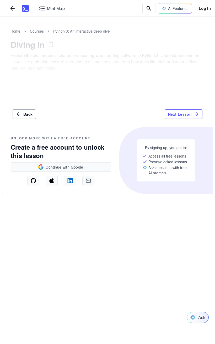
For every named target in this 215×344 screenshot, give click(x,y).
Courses (37, 31)
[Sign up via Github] (33, 180)
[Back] (12, 8)
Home (15, 31)
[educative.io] (25, 8)
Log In (205, 8)
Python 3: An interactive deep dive (81, 31)
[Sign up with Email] (88, 180)
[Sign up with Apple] (52, 180)
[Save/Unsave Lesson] (51, 45)
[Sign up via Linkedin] (70, 180)
